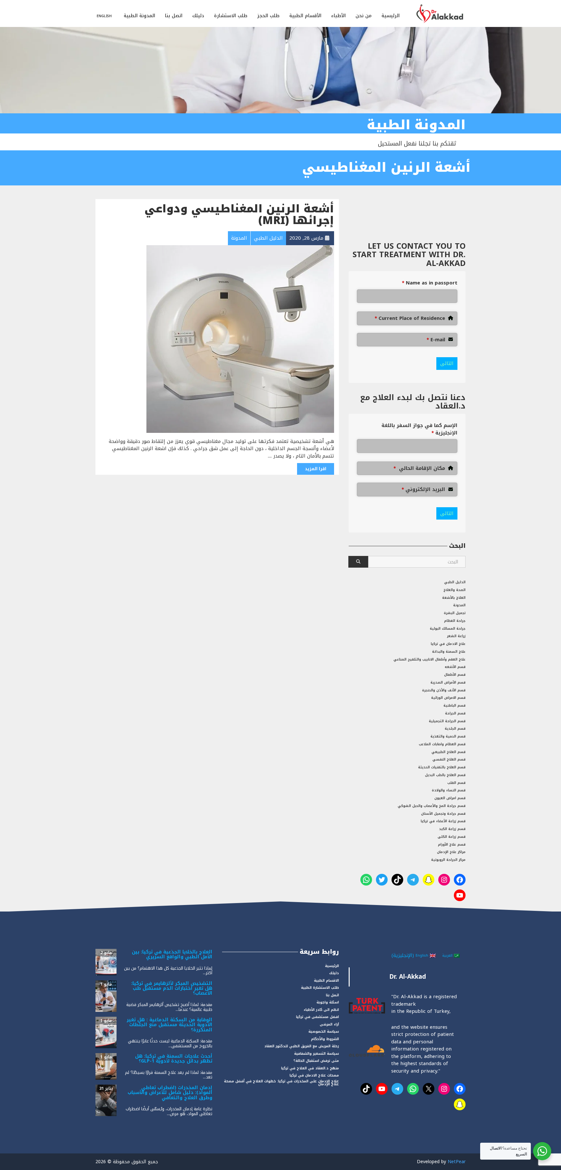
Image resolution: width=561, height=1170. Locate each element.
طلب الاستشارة (230, 16)
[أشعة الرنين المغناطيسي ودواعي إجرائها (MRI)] (240, 338)
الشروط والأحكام (325, 1039)
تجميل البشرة (455, 613)
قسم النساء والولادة (449, 790)
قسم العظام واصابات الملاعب (442, 744)
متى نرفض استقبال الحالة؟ (316, 1060)
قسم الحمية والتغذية (448, 736)
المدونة (459, 605)
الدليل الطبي (455, 582)
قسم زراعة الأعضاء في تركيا (443, 821)
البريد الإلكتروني (423, 489)
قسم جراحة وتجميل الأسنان (443, 814)
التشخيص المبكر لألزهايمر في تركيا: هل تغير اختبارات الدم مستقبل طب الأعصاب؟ (171, 988)
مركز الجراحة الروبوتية (448, 860)
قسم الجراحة (455, 713)
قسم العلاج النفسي (449, 759)
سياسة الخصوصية (323, 1031)
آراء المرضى (329, 1024)
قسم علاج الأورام (452, 844)
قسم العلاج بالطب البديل (445, 775)
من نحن (363, 16)
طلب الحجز (268, 16)
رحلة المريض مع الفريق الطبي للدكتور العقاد (301, 1046)
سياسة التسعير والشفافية (316, 1053)
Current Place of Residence (410, 318)
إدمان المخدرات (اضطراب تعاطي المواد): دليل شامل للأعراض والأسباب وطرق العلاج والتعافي (170, 1092)
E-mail (436, 340)
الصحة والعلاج (454, 590)
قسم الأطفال (455, 675)
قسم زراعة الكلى (452, 837)
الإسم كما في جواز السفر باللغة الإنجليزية (419, 429)
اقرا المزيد (315, 469)
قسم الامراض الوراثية (448, 698)
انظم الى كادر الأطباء (321, 1009)
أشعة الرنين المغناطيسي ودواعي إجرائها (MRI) (239, 215)
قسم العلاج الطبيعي (448, 752)
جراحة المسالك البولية (448, 628)
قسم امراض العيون (450, 798)
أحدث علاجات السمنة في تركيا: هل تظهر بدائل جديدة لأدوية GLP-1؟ (173, 1058)
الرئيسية (390, 16)
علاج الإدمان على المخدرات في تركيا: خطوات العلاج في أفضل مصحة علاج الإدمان (281, 1083)
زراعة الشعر (456, 636)
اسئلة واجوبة (328, 1002)
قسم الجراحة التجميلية (447, 721)
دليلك (198, 16)
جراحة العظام (455, 621)
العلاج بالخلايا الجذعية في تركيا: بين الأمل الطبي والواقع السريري (172, 954)
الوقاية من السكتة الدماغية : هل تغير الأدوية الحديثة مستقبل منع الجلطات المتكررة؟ (169, 1024)
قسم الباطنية (454, 705)
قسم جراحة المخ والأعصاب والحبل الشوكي (432, 806)
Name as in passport (429, 283)
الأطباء (338, 16)
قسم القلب (456, 783)
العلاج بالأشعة (454, 598)
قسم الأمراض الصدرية (448, 682)
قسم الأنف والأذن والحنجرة (444, 690)
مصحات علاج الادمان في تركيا (314, 1075)
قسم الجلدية (455, 728)
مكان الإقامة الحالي (419, 468)
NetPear (457, 1161)
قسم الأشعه (455, 667)
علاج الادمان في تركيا (448, 644)
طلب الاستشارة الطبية (320, 987)
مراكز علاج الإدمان (451, 852)
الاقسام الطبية (326, 980)
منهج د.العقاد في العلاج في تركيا (310, 1068)
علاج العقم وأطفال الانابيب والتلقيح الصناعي (429, 659)
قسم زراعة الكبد (452, 829)
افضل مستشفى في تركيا (317, 1016)
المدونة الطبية (139, 16)
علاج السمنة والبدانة (449, 651)
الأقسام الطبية (305, 16)
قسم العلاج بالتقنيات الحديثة (442, 767)
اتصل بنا (173, 16)
